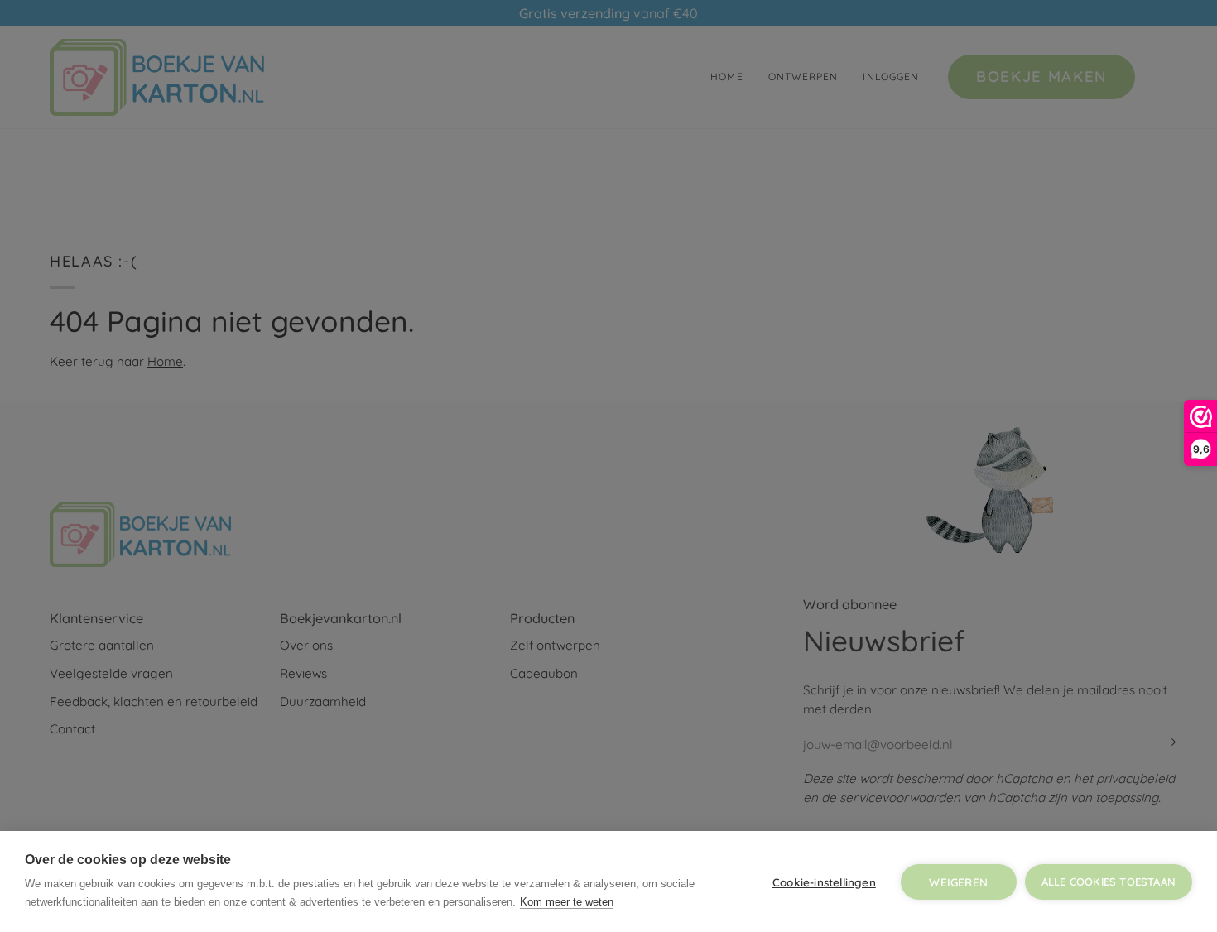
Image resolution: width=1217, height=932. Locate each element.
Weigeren (958, 882)
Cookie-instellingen (824, 882)
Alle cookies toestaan (1108, 881)
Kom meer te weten (566, 902)
